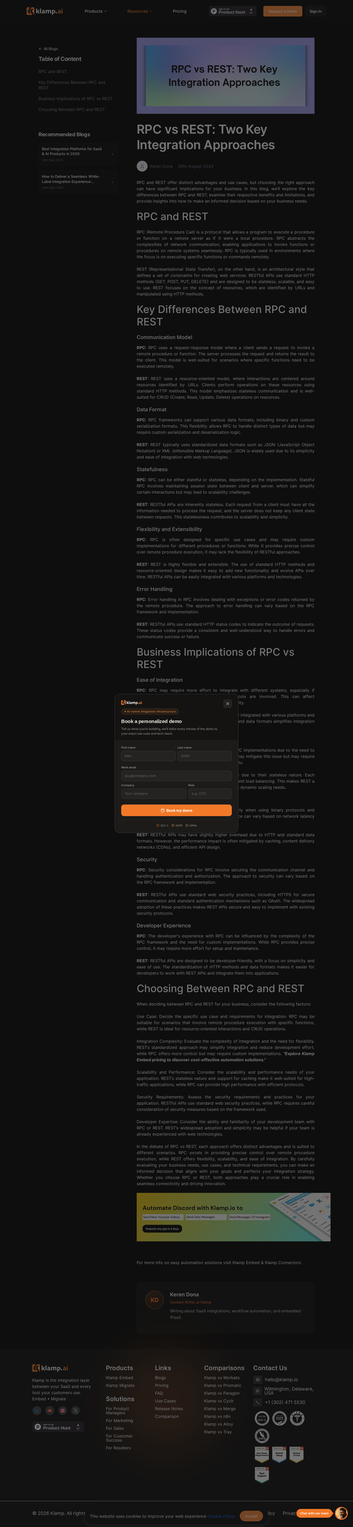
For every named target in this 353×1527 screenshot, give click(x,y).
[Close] (228, 704)
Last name (184, 747)
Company (127, 785)
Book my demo (179, 810)
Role (191, 785)
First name (128, 747)
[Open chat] (341, 1513)
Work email (128, 767)
